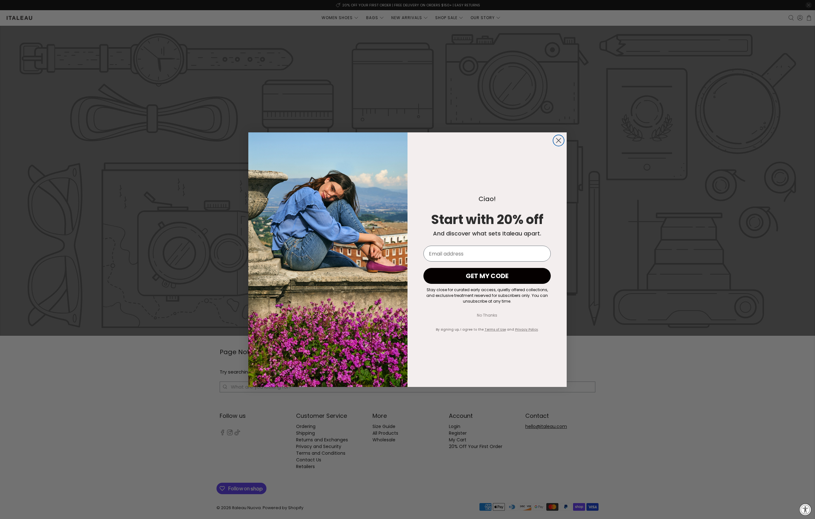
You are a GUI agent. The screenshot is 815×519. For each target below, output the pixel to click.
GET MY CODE (487, 275)
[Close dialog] (558, 140)
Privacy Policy (526, 329)
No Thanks (487, 315)
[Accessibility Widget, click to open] (805, 509)
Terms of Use (495, 329)
